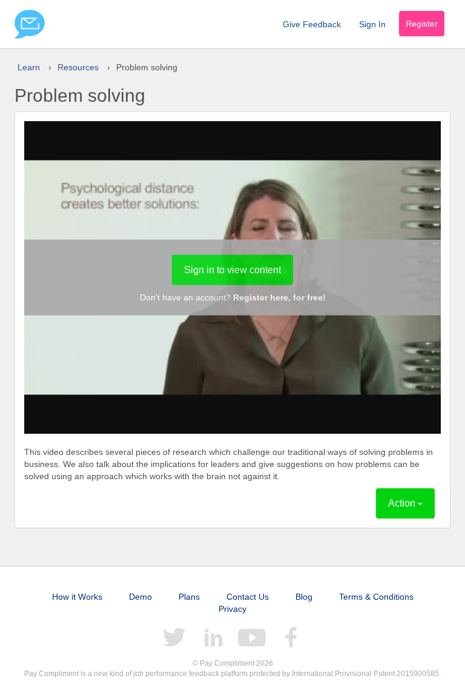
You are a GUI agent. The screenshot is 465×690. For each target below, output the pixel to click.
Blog (303, 597)
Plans (189, 597)
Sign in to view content (232, 270)
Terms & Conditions (376, 597)
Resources (78, 67)
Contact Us (247, 597)
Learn (29, 67)
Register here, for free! (279, 297)
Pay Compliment (30, 24)
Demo (140, 597)
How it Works (77, 597)
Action (403, 503)
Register (422, 23)
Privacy (232, 609)
